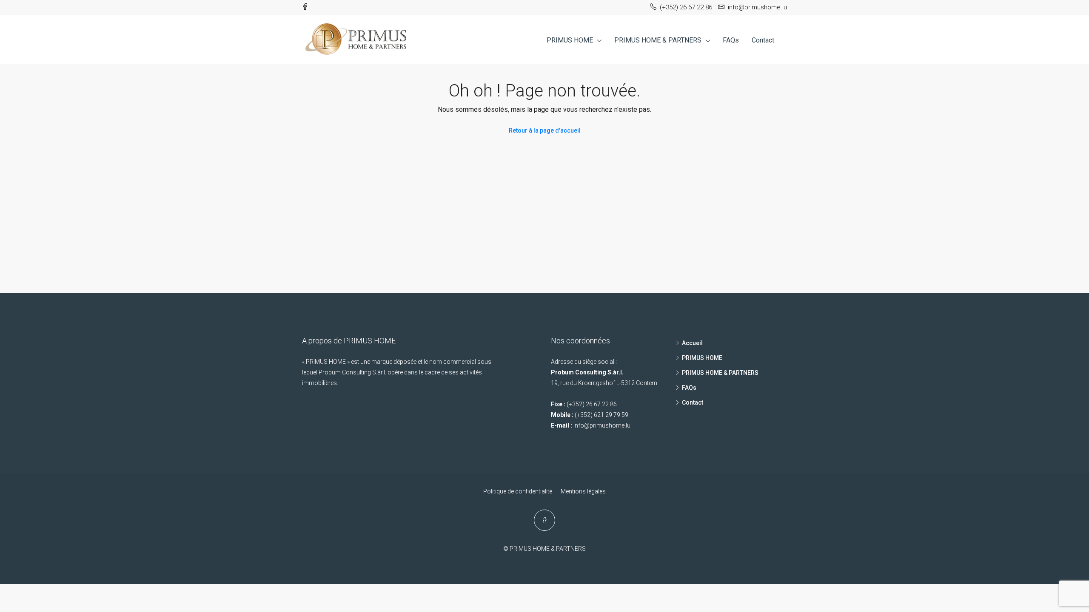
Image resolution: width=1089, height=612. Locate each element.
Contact (763, 40)
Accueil (692, 343)
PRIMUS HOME (570, 40)
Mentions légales (583, 491)
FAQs (731, 40)
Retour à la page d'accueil (545, 130)
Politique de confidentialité (517, 491)
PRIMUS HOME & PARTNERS (657, 40)
